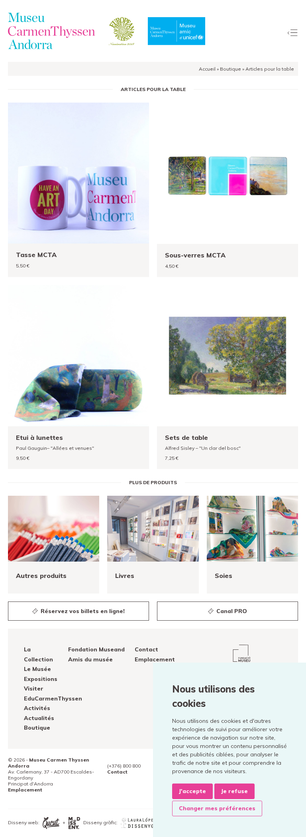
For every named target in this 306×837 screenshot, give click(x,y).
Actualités (39, 718)
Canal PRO (231, 611)
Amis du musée (90, 659)
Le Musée (37, 669)
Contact (146, 649)
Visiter (33, 688)
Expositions (40, 679)
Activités (37, 708)
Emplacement (155, 659)
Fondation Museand (96, 649)
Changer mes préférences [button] (217, 808)
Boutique (230, 69)
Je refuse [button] (234, 791)
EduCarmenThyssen (53, 698)
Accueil (207, 69)
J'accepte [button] (192, 791)
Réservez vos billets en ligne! (82, 611)
